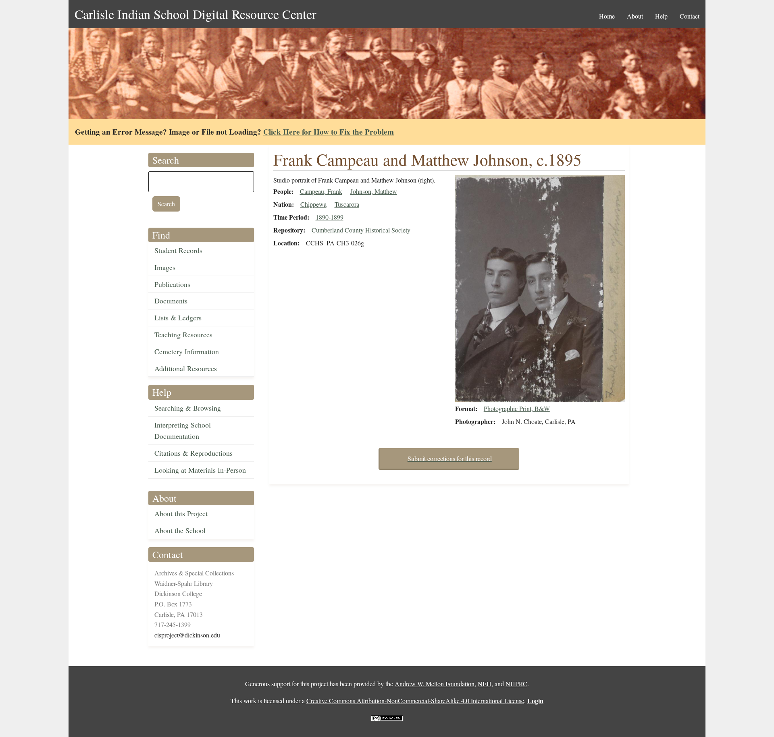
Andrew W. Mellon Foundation (434, 683)
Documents (170, 300)
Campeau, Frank (321, 191)
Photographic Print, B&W (517, 408)
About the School (180, 530)
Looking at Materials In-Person (200, 470)
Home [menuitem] (607, 16)
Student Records (178, 250)
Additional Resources (185, 368)
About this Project (181, 513)
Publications (172, 284)
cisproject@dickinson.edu (187, 635)
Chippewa (313, 204)
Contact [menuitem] (689, 16)
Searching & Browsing (187, 408)
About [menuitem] (635, 16)
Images (164, 267)
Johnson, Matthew (373, 191)
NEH (484, 683)
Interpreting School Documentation (182, 430)
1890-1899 (329, 217)
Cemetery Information (186, 351)
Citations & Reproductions (193, 453)
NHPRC (516, 683)
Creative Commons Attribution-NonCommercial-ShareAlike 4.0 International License (415, 700)
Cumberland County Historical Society (361, 230)
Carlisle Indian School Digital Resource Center (195, 14)
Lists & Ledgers (178, 317)
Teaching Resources (183, 334)
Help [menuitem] (661, 16)
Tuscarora (347, 204)
